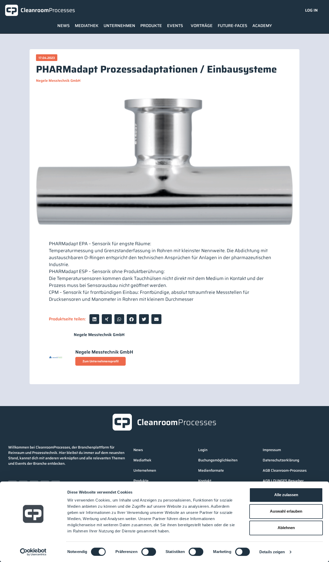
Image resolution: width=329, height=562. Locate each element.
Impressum (272, 450)
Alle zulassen (286, 495)
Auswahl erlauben (286, 511)
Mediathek (86, 25)
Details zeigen (272, 552)
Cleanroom (48, 10)
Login (202, 450)
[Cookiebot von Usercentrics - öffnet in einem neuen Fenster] (33, 552)
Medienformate (211, 470)
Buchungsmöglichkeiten (217, 460)
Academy (262, 25)
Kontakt (204, 481)
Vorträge (202, 25)
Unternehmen (119, 25)
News (63, 25)
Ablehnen (286, 527)
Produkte (151, 25)
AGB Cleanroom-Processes (285, 470)
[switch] (148, 552)
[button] (94, 319)
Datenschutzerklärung (281, 460)
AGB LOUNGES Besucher (283, 481)
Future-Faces (232, 25)
